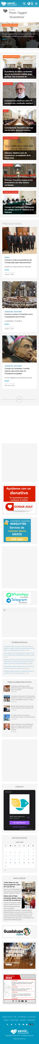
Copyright (23, 1020)
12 (15, 856)
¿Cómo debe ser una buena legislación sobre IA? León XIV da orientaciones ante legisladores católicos (12, 887)
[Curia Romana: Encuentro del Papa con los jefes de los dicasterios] (19, 121)
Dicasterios (8, 84)
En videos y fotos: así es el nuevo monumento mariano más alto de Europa (23, 716)
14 (24, 856)
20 (19, 859)
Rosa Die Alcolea (10, 385)
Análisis (6, 56)
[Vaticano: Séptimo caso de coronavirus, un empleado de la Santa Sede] (19, 148)
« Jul (5, 870)
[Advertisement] (19, 425)
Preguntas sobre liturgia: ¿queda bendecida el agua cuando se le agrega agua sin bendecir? (22, 687)
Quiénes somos (7, 1017)
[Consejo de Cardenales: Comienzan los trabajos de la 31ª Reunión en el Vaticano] (19, 202)
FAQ (15, 1017)
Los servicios (31, 1017)
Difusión (6, 1020)
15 (28, 856)
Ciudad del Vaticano (11, 138)
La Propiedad (22, 1017)
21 (24, 859)
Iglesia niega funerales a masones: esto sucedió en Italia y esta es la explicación (22, 707)
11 (10, 856)
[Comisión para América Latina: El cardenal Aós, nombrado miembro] (19, 94)
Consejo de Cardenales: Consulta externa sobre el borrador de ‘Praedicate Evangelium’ (17, 371)
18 (10, 859)
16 (33, 856)
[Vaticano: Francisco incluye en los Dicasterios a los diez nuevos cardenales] (19, 175)
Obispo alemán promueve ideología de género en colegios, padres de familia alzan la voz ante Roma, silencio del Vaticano (22, 727)
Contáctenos (31, 1020)
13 (19, 856)
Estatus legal (14, 1020)
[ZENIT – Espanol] (11, 4)
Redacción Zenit (7, 44)
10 (6, 856)
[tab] (12, 977)
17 (6, 859)
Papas (6, 111)
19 (15, 859)
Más (19, 399)
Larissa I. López (9, 274)
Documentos (14, 56)
